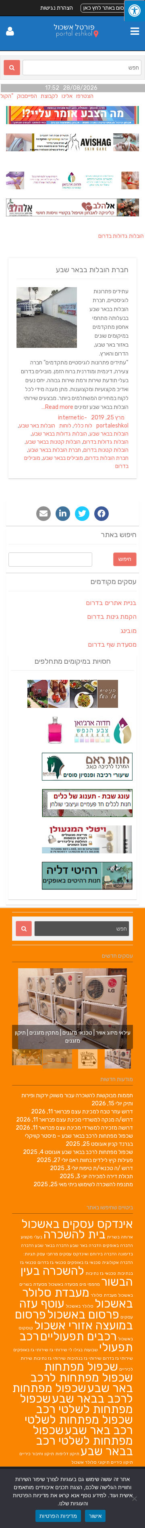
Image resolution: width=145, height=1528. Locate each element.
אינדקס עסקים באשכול (77, 1224)
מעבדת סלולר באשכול (77, 1298)
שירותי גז (58, 1349)
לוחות (65, 425)
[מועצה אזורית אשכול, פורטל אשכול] (72, 42)
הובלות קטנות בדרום (105, 450)
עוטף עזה (41, 1303)
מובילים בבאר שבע (63, 458)
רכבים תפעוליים (78, 1336)
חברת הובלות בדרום (106, 458)
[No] (135, 1498)
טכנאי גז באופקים (84, 1262)
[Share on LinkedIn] (63, 513)
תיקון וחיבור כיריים (36, 1453)
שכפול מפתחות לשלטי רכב (76, 1404)
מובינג (128, 631)
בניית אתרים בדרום (111, 603)
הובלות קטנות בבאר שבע (53, 441)
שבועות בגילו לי (83, 1349)
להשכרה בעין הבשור (77, 1276)
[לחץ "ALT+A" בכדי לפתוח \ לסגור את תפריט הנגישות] (134, 10)
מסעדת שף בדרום (112, 644)
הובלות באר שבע (37, 425)
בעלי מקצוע (31, 1237)
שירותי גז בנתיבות (84, 1358)
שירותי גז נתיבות (49, 1358)
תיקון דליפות (67, 1453)
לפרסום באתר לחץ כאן (108, 7)
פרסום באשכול (83, 1314)
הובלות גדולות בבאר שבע (59, 433)
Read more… (58, 407)
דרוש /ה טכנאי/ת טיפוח (106, 1168)
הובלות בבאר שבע (108, 433)
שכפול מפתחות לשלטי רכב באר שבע (79, 1425)
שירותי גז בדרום (118, 1358)
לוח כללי (83, 425)
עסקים (126, 1317)
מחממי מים (89, 1284)
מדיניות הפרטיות (58, 1516)
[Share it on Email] (43, 513)
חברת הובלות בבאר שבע (92, 269)
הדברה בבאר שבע (52, 1245)
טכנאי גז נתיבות (100, 1273)
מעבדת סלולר (104, 1295)
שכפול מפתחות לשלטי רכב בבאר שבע (83, 1440)
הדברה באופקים (118, 1245)
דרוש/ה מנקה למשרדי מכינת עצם (94, 1119)
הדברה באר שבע (86, 1245)
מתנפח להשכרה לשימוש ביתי (100, 1184)
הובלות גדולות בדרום (105, 441)
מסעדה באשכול (63, 1284)
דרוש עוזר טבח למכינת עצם (102, 1111)
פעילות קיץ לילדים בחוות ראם (101, 1160)
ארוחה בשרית (120, 1237)
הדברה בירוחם (103, 1254)
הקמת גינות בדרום (112, 616)
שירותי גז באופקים (30, 1349)
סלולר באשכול (79, 1306)
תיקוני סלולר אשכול (90, 1462)
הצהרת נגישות (56, 7)
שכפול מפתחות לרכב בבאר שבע (97, 1152)
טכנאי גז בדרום (51, 1262)
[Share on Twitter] (82, 513)
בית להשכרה (75, 1234)
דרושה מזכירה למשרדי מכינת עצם (94, 1127)
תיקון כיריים (122, 1462)
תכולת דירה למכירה (111, 1176)
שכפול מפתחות (81, 1367)
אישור (95, 1516)
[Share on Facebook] (101, 513)
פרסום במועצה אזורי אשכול (74, 1320)
